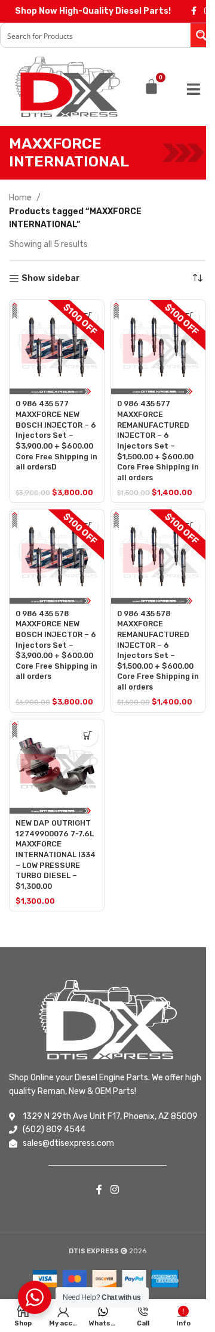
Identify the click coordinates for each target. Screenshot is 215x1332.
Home (20, 198)
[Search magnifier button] (202, 35)
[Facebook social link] (193, 11)
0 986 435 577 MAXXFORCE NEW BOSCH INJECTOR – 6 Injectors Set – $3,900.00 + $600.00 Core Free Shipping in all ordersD (56, 435)
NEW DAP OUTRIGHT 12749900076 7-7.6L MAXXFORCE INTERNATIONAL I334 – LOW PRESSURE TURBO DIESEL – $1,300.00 (56, 854)
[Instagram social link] (114, 1189)
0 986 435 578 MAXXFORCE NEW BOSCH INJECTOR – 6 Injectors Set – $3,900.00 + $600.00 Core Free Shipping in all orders (56, 645)
